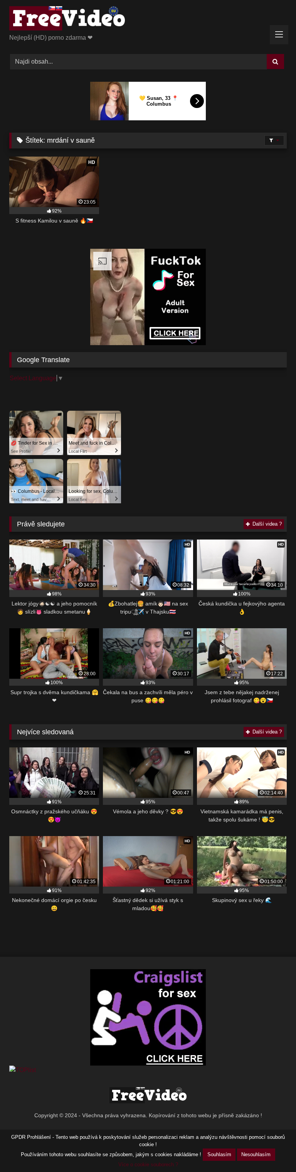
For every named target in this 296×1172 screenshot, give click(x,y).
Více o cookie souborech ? (148, 1164)
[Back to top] (272, 1149)
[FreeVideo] (148, 19)
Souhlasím (219, 1154)
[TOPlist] (22, 1070)
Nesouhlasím (256, 1154)
